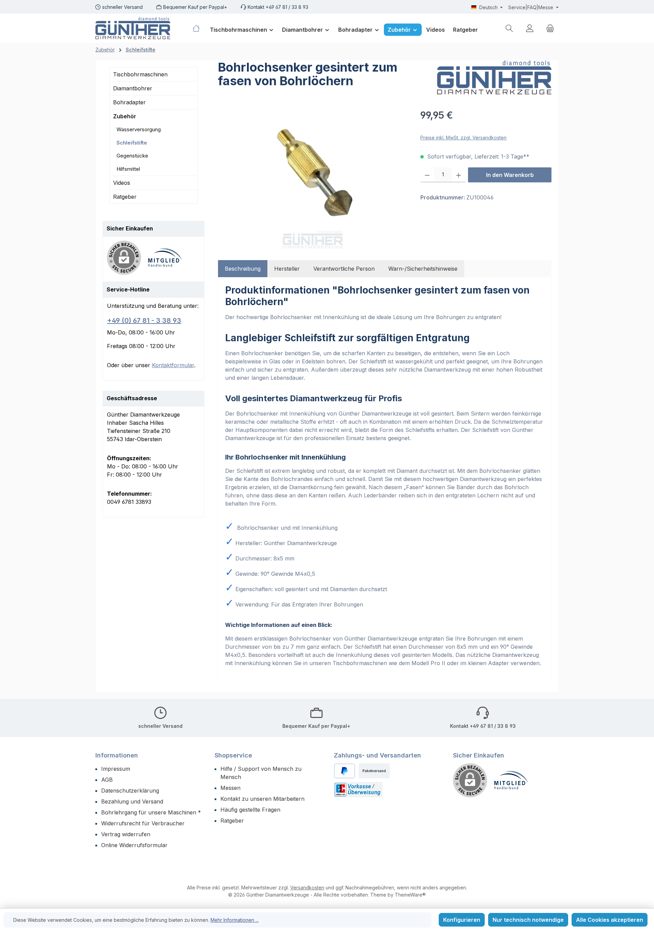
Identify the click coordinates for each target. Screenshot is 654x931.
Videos (121, 182)
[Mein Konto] (529, 28)
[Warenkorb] (550, 28)
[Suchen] (509, 28)
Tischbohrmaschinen (140, 74)
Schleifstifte (131, 142)
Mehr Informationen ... (235, 920)
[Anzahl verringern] (427, 174)
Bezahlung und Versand (132, 801)
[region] (312, 181)
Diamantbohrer (132, 88)
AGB (107, 779)
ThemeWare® (410, 895)
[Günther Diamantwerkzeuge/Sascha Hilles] (494, 77)
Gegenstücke (132, 155)
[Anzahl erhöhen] (459, 174)
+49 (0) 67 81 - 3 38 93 (144, 320)
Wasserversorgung (138, 129)
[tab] (242, 268)
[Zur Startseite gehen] (132, 28)
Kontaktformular (173, 365)
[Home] (198, 28)
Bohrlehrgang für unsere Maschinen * (151, 812)
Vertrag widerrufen (125, 834)
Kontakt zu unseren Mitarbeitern (262, 798)
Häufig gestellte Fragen (250, 809)
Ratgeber (125, 196)
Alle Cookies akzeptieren (609, 919)
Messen (230, 787)
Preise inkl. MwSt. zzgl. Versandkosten (463, 137)
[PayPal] (344, 771)
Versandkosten (307, 887)
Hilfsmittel (128, 169)
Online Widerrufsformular (134, 845)
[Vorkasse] (358, 789)
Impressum (115, 768)
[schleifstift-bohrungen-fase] (312, 181)
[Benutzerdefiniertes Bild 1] (168, 261)
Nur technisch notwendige (528, 919)
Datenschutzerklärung (130, 790)
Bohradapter (129, 102)
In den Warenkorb (510, 174)
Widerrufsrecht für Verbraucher (143, 823)
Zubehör (124, 116)
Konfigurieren (461, 919)
